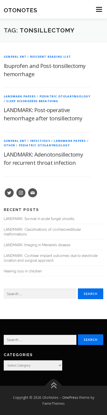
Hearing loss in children (23, 271)
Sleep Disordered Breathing (32, 101)
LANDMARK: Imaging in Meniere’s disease (37, 245)
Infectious (40, 141)
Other (9, 145)
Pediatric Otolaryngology (65, 96)
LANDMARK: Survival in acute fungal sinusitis (39, 219)
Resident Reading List (50, 56)
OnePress (70, 397)
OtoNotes (20, 9)
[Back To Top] (53, 386)
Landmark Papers (20, 96)
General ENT (15, 56)
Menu (99, 9)
